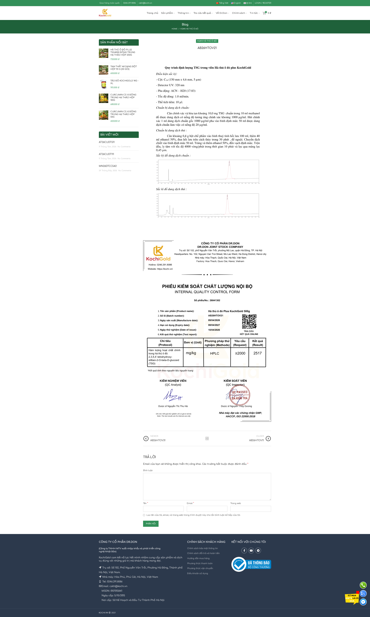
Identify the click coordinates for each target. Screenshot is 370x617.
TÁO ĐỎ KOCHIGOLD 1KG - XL (124, 82)
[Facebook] (244, 550)
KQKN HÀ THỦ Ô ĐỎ (189, 29)
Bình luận (148, 470)
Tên (145, 503)
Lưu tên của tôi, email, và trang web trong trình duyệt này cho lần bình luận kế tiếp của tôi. (193, 515)
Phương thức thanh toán (200, 563)
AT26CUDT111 (106, 154)
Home (174, 29)
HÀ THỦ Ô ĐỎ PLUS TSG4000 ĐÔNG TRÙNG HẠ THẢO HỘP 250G (122, 52)
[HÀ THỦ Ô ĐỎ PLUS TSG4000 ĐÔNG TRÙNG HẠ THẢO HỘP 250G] (103, 55)
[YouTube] (251, 550)
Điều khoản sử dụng (197, 573)
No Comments (124, 147)
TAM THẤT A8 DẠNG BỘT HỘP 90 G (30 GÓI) (123, 67)
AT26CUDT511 (107, 142)
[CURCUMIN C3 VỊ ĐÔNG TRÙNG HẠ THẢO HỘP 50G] (103, 116)
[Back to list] (207, 438)
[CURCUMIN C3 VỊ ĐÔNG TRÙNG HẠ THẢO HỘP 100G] (103, 100)
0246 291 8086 (129, 3)
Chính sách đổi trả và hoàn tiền (203, 553)
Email (190, 503)
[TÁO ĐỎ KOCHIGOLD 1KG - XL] (103, 84)
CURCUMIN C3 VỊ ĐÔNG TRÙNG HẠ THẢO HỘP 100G (123, 97)
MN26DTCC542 (108, 166)
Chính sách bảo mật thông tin (202, 548)
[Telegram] (258, 550)
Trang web (235, 503)
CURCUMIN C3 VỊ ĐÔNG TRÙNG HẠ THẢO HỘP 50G (123, 114)
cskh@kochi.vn (145, 3)
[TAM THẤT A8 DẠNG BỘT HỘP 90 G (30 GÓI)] (103, 70)
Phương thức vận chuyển (200, 568)
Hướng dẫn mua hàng (198, 558)
